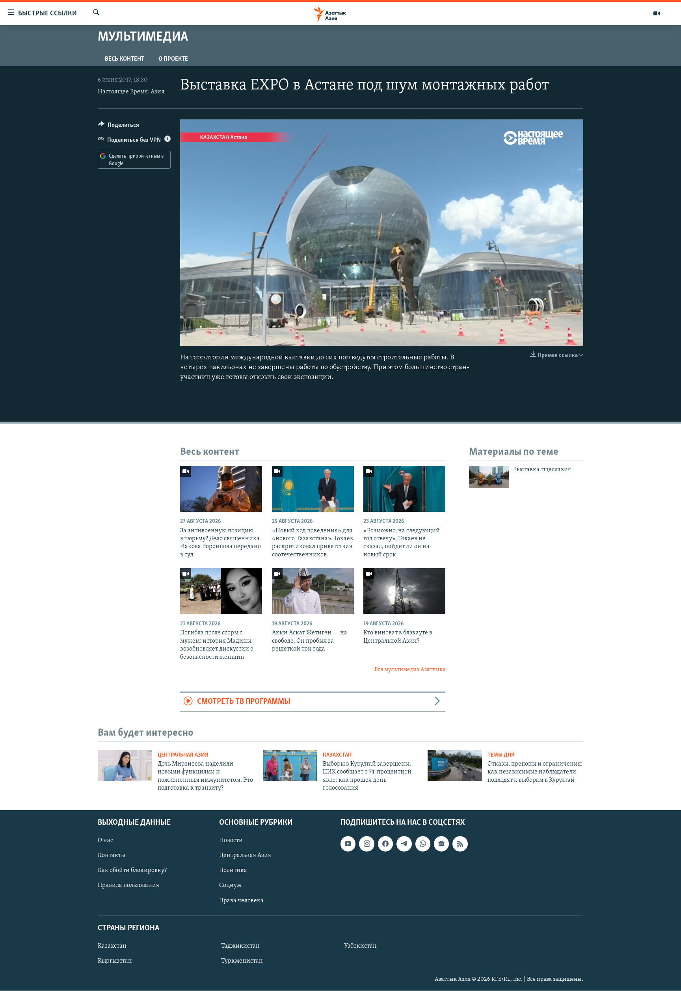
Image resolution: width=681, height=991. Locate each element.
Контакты (111, 856)
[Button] (118, 126)
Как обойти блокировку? (132, 871)
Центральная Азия (183, 755)
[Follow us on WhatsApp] (422, 844)
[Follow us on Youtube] (347, 844)
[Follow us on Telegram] (403, 844)
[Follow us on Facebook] (385, 844)
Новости (231, 841)
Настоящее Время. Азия (131, 92)
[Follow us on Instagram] (366, 844)
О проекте (173, 59)
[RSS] (459, 844)
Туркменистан (242, 961)
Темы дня (501, 755)
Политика (233, 871)
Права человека (241, 901)
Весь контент (124, 59)
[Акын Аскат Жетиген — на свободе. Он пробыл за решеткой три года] (313, 591)
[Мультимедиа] (656, 13)
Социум (230, 886)
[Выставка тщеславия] (489, 477)
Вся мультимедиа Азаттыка (409, 670)
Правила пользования (128, 886)
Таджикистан (240, 946)
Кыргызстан (115, 961)
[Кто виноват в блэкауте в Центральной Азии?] (404, 591)
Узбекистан (360, 946)
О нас (105, 841)
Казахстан (337, 755)
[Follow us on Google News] (441, 844)
